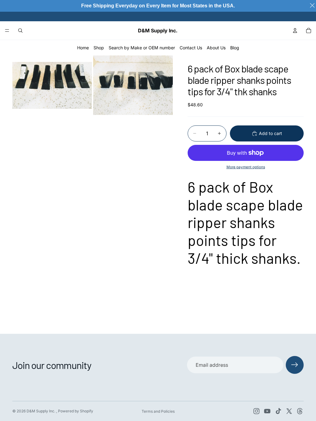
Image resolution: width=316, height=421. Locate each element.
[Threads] (300, 411)
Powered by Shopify (75, 411)
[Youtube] (267, 411)
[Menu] (7, 30)
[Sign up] (295, 365)
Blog (234, 47)
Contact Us (191, 47)
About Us (216, 47)
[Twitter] (289, 411)
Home (83, 47)
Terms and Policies (158, 411)
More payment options (246, 167)
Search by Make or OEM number (142, 47)
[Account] (295, 30)
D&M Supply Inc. (41, 411)
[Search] (20, 30)
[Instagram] (256, 411)
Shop (99, 47)
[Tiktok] (278, 411)
